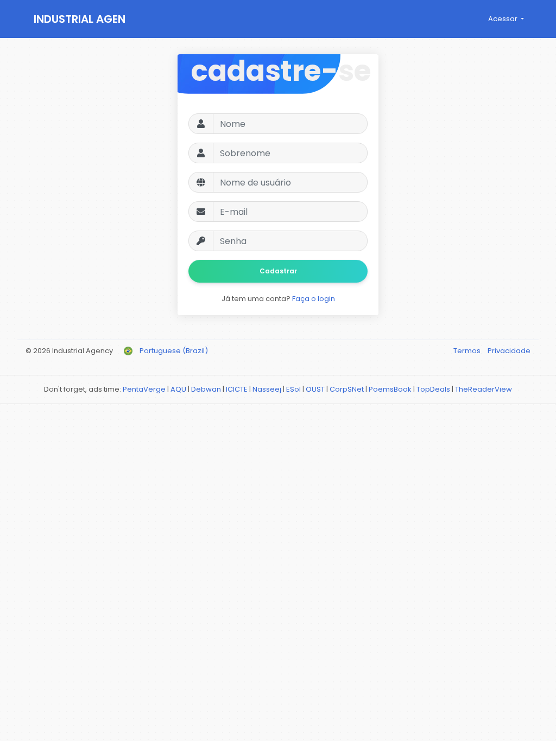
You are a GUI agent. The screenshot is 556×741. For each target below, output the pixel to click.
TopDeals (433, 389)
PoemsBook (390, 389)
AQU (178, 389)
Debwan (206, 389)
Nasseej (266, 389)
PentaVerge (144, 389)
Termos (467, 351)
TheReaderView (483, 389)
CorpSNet (347, 389)
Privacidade (509, 351)
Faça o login (313, 298)
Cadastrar (278, 271)
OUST (315, 389)
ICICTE (237, 389)
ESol (293, 389)
